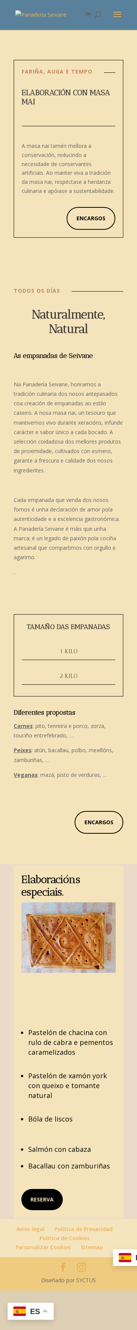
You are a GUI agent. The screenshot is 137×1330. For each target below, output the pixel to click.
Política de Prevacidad (83, 1229)
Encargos (90, 218)
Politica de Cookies (64, 1238)
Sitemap (92, 1247)
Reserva (42, 1199)
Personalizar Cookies (43, 1247)
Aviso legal (30, 1229)
